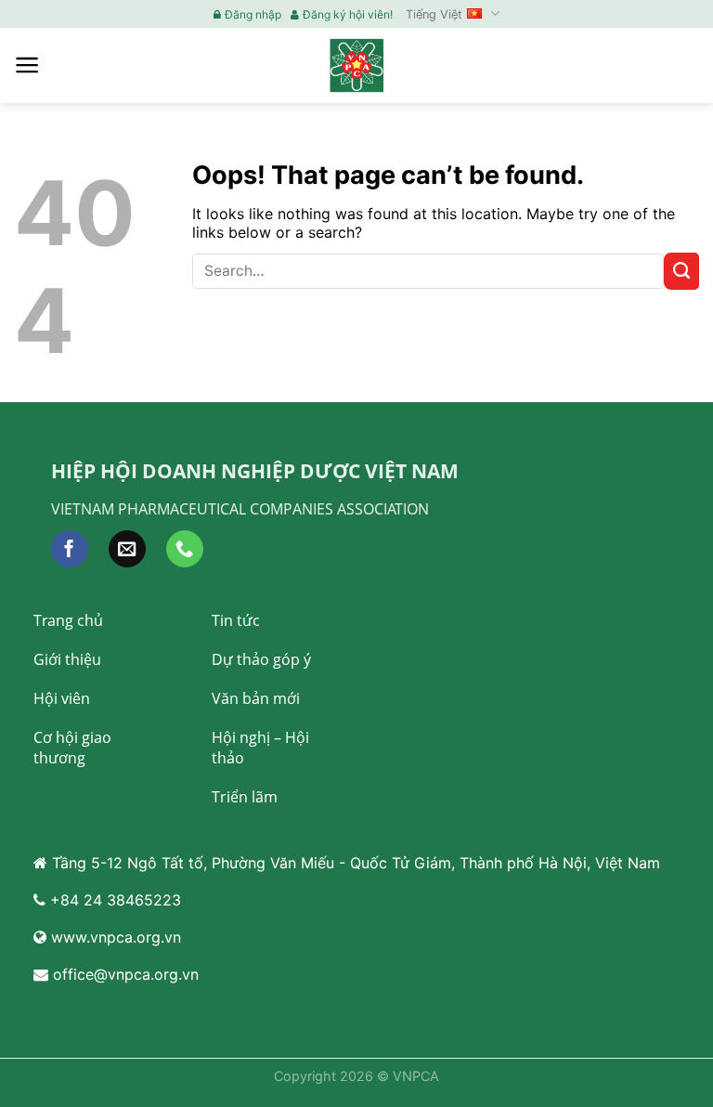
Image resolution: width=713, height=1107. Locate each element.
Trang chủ (68, 620)
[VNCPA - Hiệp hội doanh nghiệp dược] (356, 65)
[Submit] (681, 271)
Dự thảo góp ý (261, 659)
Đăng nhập (253, 14)
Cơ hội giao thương (72, 747)
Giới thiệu (67, 659)
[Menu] (27, 65)
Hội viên (61, 698)
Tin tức (236, 620)
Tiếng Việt (434, 14)
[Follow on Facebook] (69, 548)
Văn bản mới (256, 698)
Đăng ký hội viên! (348, 14)
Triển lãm (245, 797)
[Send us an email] (127, 548)
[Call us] (184, 548)
